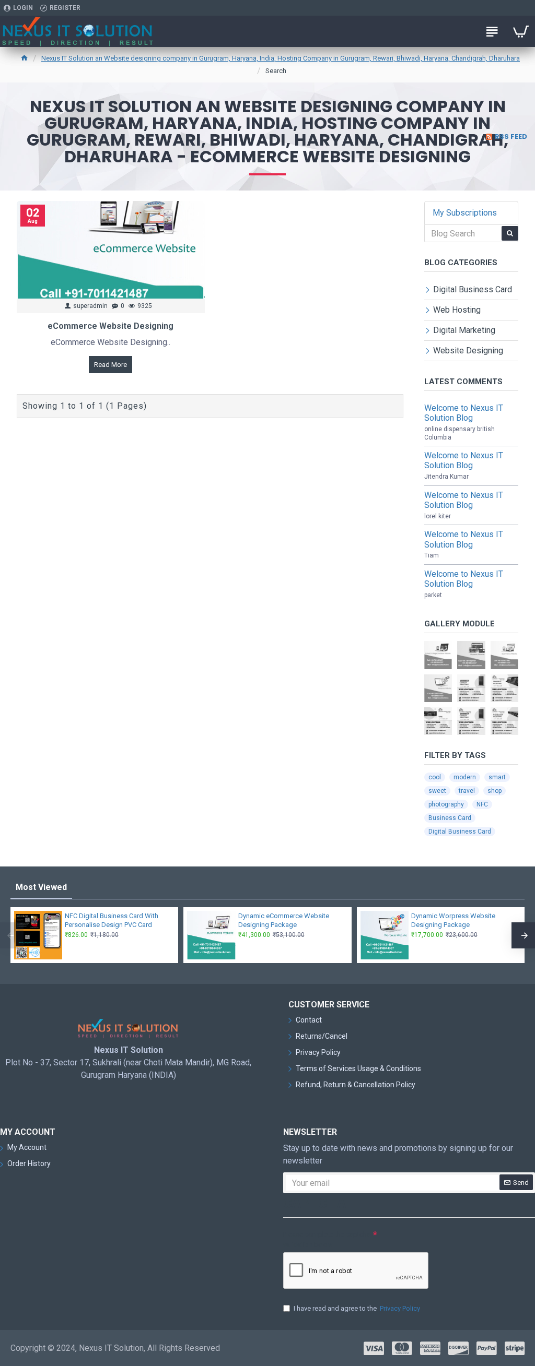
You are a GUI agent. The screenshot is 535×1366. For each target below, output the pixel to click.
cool (434, 777)
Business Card (449, 818)
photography (446, 804)
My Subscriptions (465, 213)
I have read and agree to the (357, 1308)
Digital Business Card (459, 831)
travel (467, 790)
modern (464, 777)
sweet (437, 790)
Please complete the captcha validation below (326, 1239)
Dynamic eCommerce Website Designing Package (283, 920)
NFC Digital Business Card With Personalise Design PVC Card (111, 920)
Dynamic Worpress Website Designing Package (453, 920)
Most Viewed (41, 887)
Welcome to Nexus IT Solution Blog (463, 413)
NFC (482, 804)
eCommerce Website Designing (110, 326)
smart (497, 777)
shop (494, 790)
